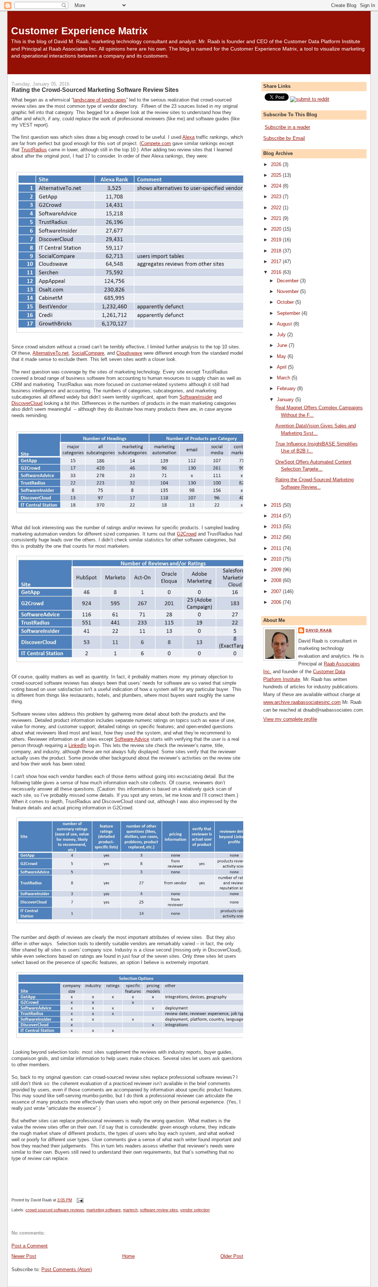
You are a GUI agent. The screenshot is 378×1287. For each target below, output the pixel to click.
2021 (277, 218)
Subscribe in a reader (287, 127)
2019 (277, 239)
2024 (277, 186)
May (282, 356)
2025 (277, 175)
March (284, 378)
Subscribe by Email (284, 138)
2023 (277, 196)
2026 (277, 164)
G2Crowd (186, 534)
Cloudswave (129, 353)
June (283, 345)
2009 (277, 569)
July (282, 334)
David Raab (319, 630)
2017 (277, 261)
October (286, 302)
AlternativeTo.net (50, 353)
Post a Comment (29, 1246)
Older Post (231, 1256)
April (282, 367)
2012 (277, 537)
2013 (277, 526)
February (287, 388)
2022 (277, 207)
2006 (277, 602)
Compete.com (156, 143)
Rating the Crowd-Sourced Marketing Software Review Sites (95, 89)
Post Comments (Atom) (66, 1269)
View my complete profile (290, 719)
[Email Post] (79, 1200)
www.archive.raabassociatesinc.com (302, 702)
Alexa (188, 137)
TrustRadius (34, 149)
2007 (277, 591)
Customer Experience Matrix (79, 31)
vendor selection (195, 1210)
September (289, 313)
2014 (277, 516)
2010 (277, 559)
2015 (277, 505)
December (288, 280)
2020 (277, 229)
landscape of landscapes (99, 100)
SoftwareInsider (196, 397)
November (288, 291)
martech (130, 1210)
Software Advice (131, 739)
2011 (277, 548)
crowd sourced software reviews (54, 1210)
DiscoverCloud (26, 403)
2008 (277, 580)
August (285, 324)
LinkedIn (77, 745)
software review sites (159, 1210)
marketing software (103, 1210)
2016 (277, 272)
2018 (277, 251)
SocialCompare (88, 353)
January (286, 399)
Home (128, 1256)
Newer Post (23, 1256)
